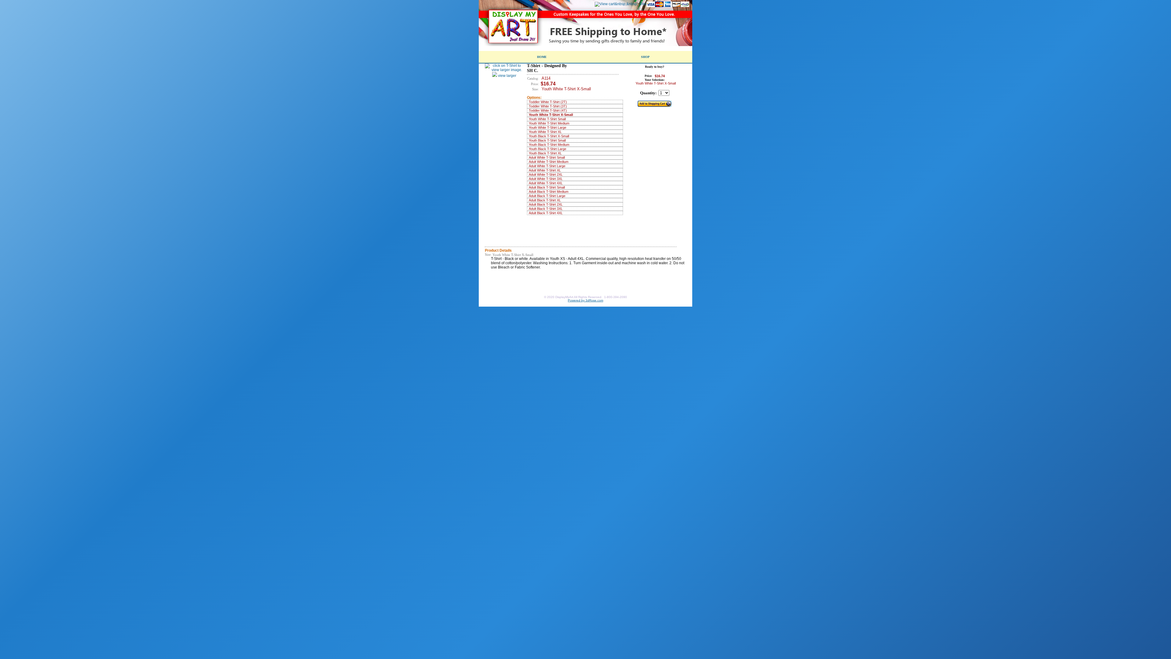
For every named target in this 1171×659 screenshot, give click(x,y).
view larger (506, 76)
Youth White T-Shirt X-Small (551, 115)
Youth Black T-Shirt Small (547, 140)
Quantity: (648, 93)
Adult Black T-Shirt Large (547, 196)
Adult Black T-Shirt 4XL (546, 213)
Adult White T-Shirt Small (547, 157)
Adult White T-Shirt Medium (548, 162)
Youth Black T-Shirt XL (545, 153)
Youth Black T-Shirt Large (547, 149)
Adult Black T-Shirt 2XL (546, 204)
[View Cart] (616, 4)
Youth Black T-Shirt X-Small (549, 136)
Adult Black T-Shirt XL (545, 200)
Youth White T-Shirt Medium (549, 123)
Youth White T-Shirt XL (545, 132)
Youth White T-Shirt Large (547, 127)
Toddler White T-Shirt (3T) (548, 106)
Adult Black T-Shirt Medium (548, 191)
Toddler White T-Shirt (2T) (548, 102)
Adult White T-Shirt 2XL (546, 174)
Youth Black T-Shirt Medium (549, 144)
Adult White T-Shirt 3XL (546, 179)
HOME (542, 57)
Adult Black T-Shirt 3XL (546, 209)
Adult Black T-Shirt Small (547, 187)
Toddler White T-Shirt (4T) (548, 110)
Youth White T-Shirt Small (547, 119)
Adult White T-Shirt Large (547, 166)
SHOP (645, 57)
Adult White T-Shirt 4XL (546, 183)
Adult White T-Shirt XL (545, 170)
